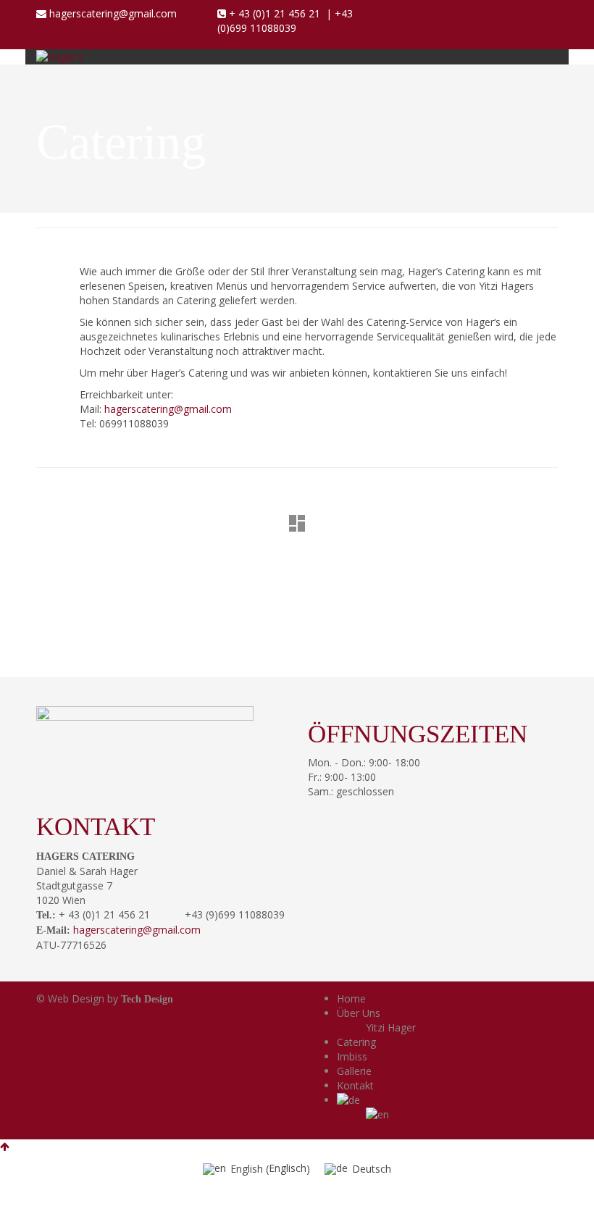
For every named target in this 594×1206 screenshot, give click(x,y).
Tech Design (147, 999)
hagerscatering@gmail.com (113, 13)
